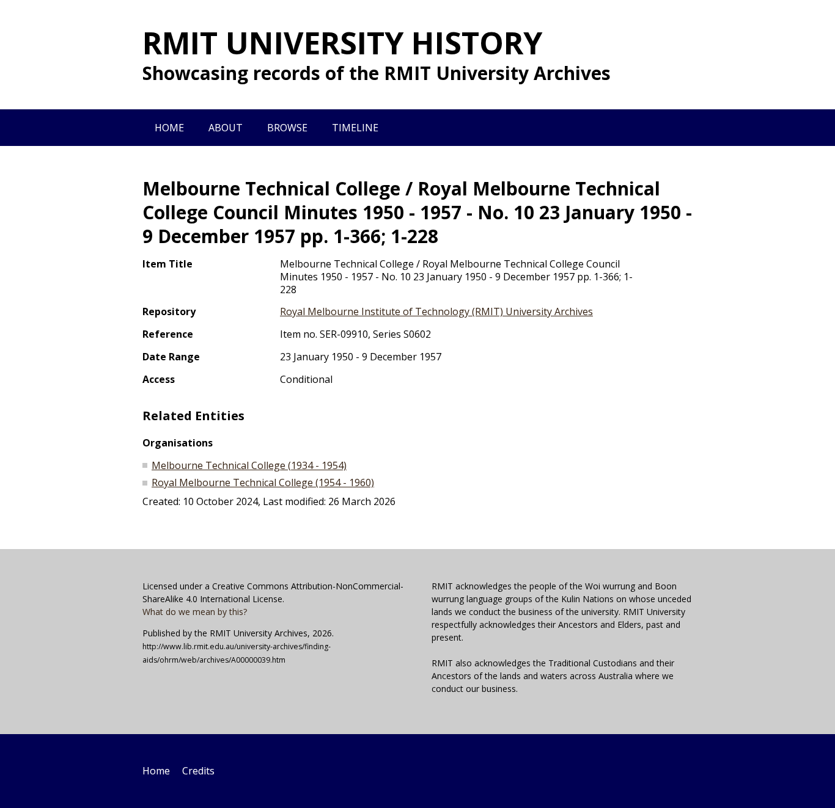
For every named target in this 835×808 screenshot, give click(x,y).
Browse (287, 127)
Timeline (355, 127)
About (225, 127)
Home (169, 127)
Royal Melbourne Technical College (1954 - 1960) (263, 482)
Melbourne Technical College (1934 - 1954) (249, 465)
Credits (198, 770)
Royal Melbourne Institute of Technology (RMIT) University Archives (436, 311)
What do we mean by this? (194, 611)
